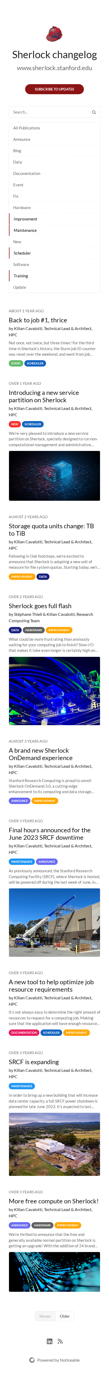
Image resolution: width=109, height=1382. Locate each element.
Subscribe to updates (54, 89)
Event (18, 184)
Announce (21, 139)
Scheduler (22, 253)
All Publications (26, 127)
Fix (16, 196)
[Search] (94, 112)
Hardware (22, 207)
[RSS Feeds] (60, 1340)
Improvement (25, 218)
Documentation (26, 173)
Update (19, 287)
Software (21, 264)
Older (65, 1316)
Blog (17, 150)
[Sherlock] (54, 34)
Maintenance (25, 230)
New (17, 241)
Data (17, 162)
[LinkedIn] (52, 1340)
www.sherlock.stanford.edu (54, 67)
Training (21, 275)
